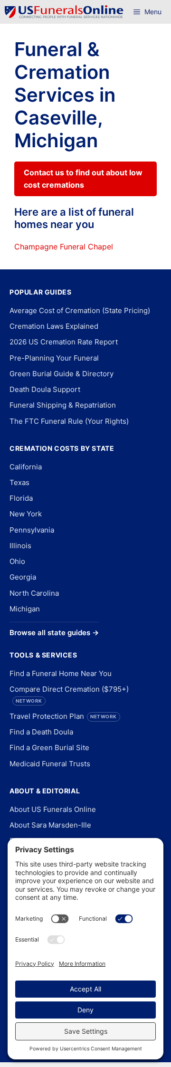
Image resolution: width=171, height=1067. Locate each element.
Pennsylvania (32, 529)
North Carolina (34, 593)
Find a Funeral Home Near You (61, 673)
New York (26, 513)
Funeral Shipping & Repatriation (63, 405)
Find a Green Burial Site (49, 747)
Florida (21, 498)
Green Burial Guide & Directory (62, 373)
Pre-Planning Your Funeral (54, 357)
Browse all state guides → (54, 632)
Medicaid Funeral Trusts (50, 763)
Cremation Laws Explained (54, 326)
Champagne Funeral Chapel (63, 246)
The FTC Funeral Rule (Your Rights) (69, 421)
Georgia (23, 576)
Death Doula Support (45, 389)
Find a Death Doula (41, 731)
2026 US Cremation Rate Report (64, 341)
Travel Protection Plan (63, 716)
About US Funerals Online (53, 809)
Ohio (17, 561)
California (26, 466)
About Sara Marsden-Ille (50, 824)
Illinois (20, 545)
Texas (19, 482)
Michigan (25, 608)
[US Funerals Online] (64, 12)
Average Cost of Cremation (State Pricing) (80, 310)
